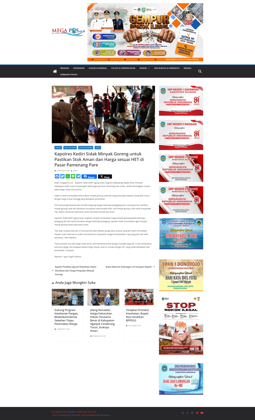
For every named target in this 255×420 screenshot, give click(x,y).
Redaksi (187, 68)
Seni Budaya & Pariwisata (166, 68)
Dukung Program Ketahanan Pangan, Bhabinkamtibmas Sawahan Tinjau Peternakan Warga (66, 317)
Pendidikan (78, 68)
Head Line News (70, 148)
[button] (148, 68)
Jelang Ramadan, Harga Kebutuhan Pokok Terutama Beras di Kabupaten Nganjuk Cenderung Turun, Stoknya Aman (102, 320)
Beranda (64, 68)
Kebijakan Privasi (68, 74)
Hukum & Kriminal (98, 68)
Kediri (98, 148)
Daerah (143, 68)
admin (75, 170)
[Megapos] (55, 71)
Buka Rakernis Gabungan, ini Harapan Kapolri (129, 266)
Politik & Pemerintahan (123, 68)
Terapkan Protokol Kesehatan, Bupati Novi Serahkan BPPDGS (137, 315)
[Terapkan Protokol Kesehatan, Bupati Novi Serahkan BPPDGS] (139, 290)
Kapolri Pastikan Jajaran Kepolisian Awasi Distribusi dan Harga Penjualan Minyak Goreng (75, 270)
